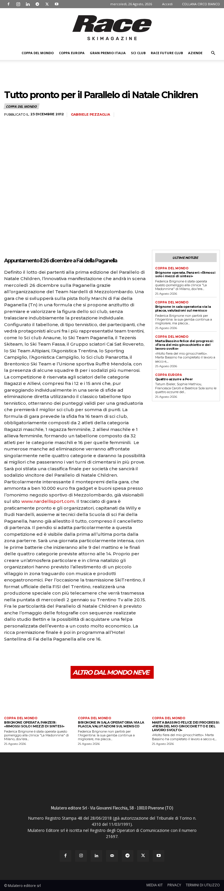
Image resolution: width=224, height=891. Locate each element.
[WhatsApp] (50, 655)
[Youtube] (56, 4)
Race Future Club (167, 53)
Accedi (167, 4)
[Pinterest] (37, 655)
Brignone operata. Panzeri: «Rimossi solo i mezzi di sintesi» (185, 274)
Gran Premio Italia (108, 53)
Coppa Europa (72, 53)
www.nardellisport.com (47, 501)
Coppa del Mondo (38, 53)
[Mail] (112, 856)
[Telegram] (37, 4)
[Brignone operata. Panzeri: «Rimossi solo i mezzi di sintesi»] (38, 698)
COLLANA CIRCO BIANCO (201, 4)
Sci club (138, 53)
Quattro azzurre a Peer (174, 379)
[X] (47, 4)
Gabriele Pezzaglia (90, 114)
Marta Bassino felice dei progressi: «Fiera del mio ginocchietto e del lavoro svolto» (184, 344)
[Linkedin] (27, 4)
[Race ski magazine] (112, 28)
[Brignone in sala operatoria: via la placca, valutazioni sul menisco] (112, 698)
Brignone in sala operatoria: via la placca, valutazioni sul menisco (183, 308)
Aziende (195, 53)
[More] (64, 655)
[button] (213, 53)
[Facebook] (8, 4)
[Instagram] (18, 4)
